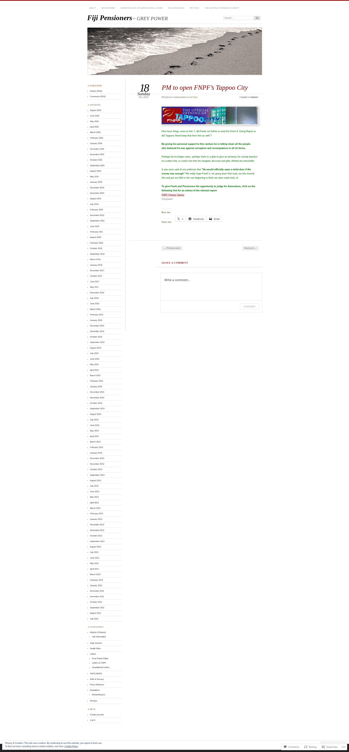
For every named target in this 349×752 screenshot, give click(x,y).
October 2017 (96, 276)
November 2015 (97, 331)
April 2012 (94, 569)
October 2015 (96, 337)
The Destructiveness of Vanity (221, 8)
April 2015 (94, 370)
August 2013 (95, 480)
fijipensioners (179, 97)
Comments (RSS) (98, 96)
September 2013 (97, 475)
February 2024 (96, 210)
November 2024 (97, 193)
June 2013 (94, 491)
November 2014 (97, 398)
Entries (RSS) (96, 91)
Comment (249, 306)
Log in (92, 720)
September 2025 (97, 165)
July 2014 (94, 420)
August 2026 (95, 110)
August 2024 (95, 198)
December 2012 (97, 524)
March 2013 (95, 508)
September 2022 (97, 221)
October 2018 (96, 248)
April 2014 (94, 436)
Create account (97, 714)
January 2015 (96, 386)
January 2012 (96, 585)
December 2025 (97, 149)
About (92, 8)
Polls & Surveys (97, 679)
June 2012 (94, 558)
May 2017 (94, 287)
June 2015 (94, 359)
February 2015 (96, 381)
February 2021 (96, 232)
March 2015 (95, 375)
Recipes (93, 701)
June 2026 (94, 116)
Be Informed (108, 8)
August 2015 (95, 348)
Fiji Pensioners (109, 18)
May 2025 (94, 176)
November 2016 (97, 293)
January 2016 (96, 320)
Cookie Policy (71, 746)
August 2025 (95, 171)
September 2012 (97, 541)
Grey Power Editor (100, 658)
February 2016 (96, 315)
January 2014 (96, 453)
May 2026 (94, 121)
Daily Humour (96, 643)
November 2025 (97, 154)
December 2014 (97, 392)
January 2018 (96, 265)
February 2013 (96, 513)
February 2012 (96, 580)
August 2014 (95, 414)
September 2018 (97, 254)
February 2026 (96, 138)
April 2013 (94, 503)
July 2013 (94, 486)
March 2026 (95, 132)
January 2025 (96, 182)
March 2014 (95, 442)
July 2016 (94, 298)
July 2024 (94, 204)
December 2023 (97, 215)
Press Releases (97, 685)
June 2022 (94, 226)
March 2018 (95, 259)
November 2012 (97, 530)
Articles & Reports (98, 632)
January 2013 (96, 519)
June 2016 (94, 303)
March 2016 (95, 309)
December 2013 (97, 458)
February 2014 (96, 447)
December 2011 (97, 591)
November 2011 (97, 596)
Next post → (250, 248)
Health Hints (95, 648)
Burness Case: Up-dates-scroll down (142, 8)
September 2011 (97, 608)
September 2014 (97, 408)
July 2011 (94, 619)
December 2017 (97, 270)
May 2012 (94, 563)
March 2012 (95, 574)
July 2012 (94, 552)
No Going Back (176, 8)
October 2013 (96, 469)
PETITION (194, 8)
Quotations (95, 690)
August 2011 (95, 613)
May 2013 (94, 497)
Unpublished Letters (101, 667)
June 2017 (94, 281)
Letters (193, 97)
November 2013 (97, 464)
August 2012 (95, 547)
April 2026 (94, 127)
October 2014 (96, 403)
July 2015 (94, 353)
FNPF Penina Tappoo (173, 194)
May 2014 (94, 431)
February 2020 (96, 243)
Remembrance (98, 695)
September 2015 (97, 342)
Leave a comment (249, 97)
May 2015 (94, 364)
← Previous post (172, 248)
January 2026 (96, 143)
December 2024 (97, 188)
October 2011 (96, 602)
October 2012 (96, 536)
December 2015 (97, 326)
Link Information (99, 637)
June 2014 (94, 425)
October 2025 (96, 160)
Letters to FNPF (99, 663)
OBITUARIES (96, 673)
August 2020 (95, 237)
